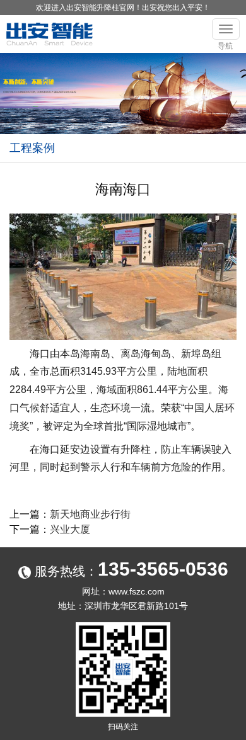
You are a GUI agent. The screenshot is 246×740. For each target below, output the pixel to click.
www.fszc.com (136, 591)
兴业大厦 (70, 529)
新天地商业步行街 (90, 514)
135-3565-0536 (163, 569)
